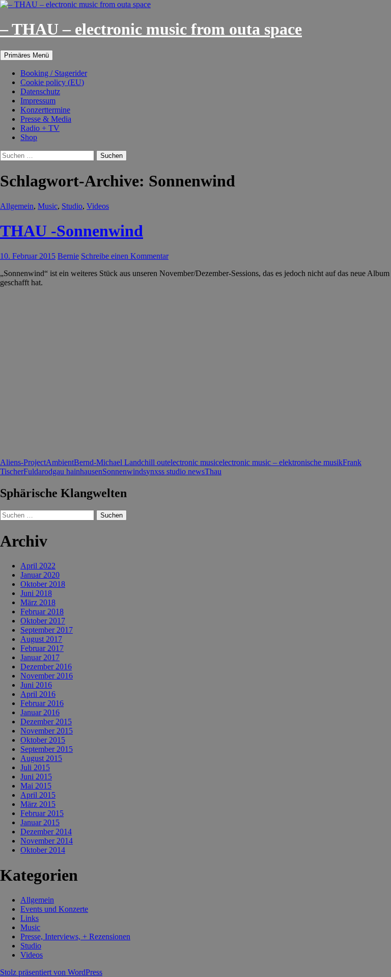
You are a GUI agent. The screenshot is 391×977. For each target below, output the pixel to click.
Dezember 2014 (46, 831)
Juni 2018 (36, 593)
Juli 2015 (35, 767)
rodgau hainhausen (72, 471)
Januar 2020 (40, 575)
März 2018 (37, 602)
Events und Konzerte (54, 909)
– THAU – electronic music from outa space (151, 29)
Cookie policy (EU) (52, 82)
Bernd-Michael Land (107, 462)
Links (29, 918)
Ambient (60, 462)
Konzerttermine (45, 109)
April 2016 (37, 694)
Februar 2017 (42, 648)
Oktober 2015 (42, 740)
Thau (213, 471)
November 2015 (46, 730)
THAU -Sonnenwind (71, 231)
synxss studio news (174, 471)
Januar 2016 (40, 712)
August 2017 (41, 639)
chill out (154, 462)
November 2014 (46, 840)
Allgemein (17, 206)
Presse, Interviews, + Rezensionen (75, 936)
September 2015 (46, 749)
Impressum (37, 100)
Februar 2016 (42, 703)
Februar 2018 (42, 611)
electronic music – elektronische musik (281, 462)
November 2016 (46, 675)
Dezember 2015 (46, 721)
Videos (98, 206)
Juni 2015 (36, 776)
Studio (72, 206)
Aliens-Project (23, 462)
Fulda (32, 471)
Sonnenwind (122, 471)
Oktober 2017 (42, 620)
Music (48, 206)
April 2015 (37, 795)
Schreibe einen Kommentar (125, 256)
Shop (28, 137)
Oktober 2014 (42, 850)
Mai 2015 (35, 785)
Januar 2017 (40, 657)
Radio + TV (40, 128)
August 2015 (41, 758)
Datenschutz (40, 91)
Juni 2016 (36, 685)
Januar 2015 (40, 822)
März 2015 (37, 804)
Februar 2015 (42, 813)
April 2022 (37, 565)
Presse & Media (45, 119)
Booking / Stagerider (53, 73)
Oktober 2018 (42, 584)
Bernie (68, 256)
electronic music (193, 462)
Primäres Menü (26, 55)
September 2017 (46, 630)
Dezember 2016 (46, 666)
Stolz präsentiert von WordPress (51, 972)
